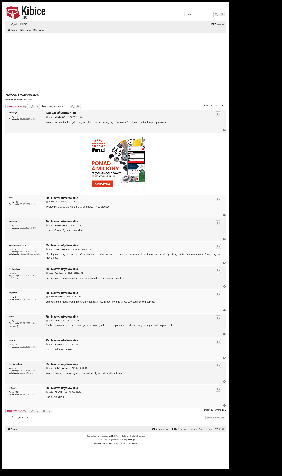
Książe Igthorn (15, 364)
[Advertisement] (120, 63)
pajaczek (13, 293)
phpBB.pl (130, 439)
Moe (11, 198)
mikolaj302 (14, 112)
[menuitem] (24, 24)
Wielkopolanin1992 (18, 245)
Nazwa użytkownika (22, 95)
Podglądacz (14, 269)
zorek (11, 316)
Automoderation (24, 99)
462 (17, 202)
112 (16, 344)
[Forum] (25, 12)
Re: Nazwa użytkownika (62, 197)
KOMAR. (13, 340)
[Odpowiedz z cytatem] (218, 113)
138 (17, 117)
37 (16, 273)
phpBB (110, 436)
